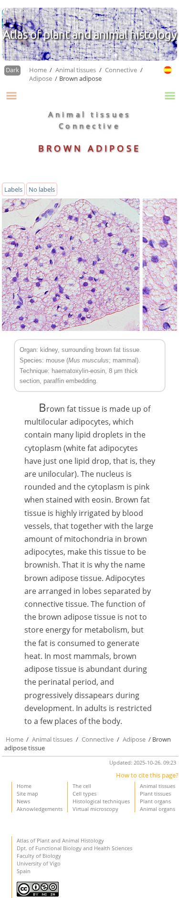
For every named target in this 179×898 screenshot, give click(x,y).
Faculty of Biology (39, 855)
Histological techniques (101, 801)
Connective (121, 70)
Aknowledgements (40, 808)
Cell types (84, 793)
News (23, 801)
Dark (12, 70)
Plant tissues (155, 793)
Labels (13, 189)
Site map (27, 793)
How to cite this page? (147, 775)
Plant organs (155, 801)
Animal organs (157, 808)
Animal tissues (75, 70)
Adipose (41, 78)
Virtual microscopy (95, 808)
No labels (42, 189)
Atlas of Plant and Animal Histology (60, 840)
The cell (82, 785)
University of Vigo (39, 863)
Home (38, 70)
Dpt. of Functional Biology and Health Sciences (74, 848)
